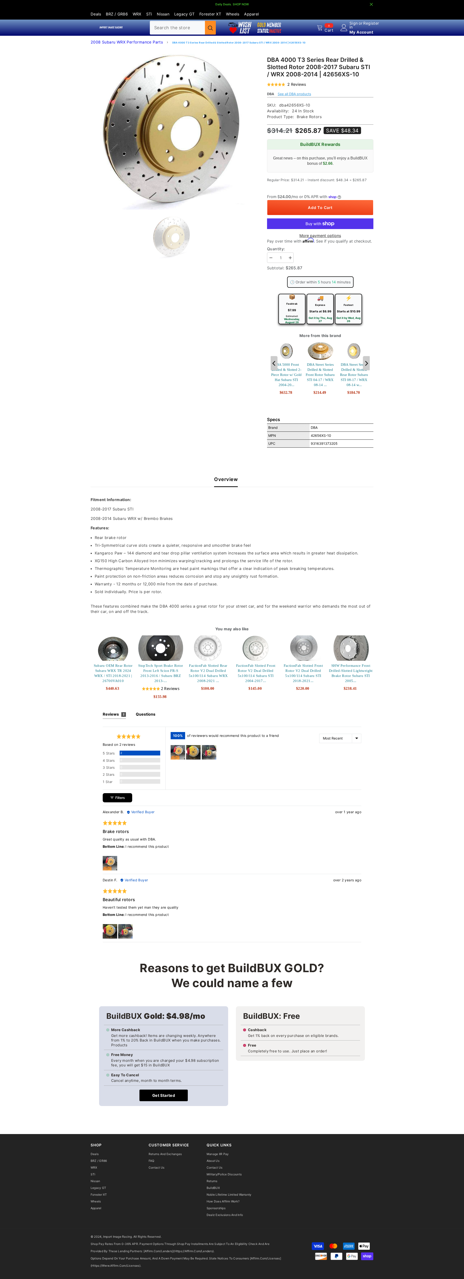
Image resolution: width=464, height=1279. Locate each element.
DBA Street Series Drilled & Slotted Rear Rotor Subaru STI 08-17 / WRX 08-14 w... (354, 375)
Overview (226, 479)
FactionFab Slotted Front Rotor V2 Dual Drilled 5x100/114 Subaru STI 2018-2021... (303, 673)
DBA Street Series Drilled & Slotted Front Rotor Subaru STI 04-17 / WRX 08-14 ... (320, 375)
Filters (119, 798)
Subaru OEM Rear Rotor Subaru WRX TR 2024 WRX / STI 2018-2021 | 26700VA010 (113, 673)
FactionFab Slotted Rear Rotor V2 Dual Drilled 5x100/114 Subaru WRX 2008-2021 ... (208, 673)
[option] (172, 129)
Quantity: (276, 248)
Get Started (163, 1095)
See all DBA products (294, 94)
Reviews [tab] (113, 714)
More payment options (320, 235)
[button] (286, 84)
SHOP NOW (241, 4)
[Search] (183, 28)
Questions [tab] (145, 714)
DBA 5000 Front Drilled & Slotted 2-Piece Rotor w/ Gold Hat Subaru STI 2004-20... (286, 375)
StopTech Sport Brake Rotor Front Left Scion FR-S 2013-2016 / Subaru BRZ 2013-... (160, 673)
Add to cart (320, 207)
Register (371, 23)
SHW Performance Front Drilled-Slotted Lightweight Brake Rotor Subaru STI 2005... (351, 673)
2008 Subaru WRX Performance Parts (127, 42)
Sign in (353, 25)
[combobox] (177, 28)
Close (371, 4)
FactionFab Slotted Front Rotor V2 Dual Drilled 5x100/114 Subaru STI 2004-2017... (256, 673)
